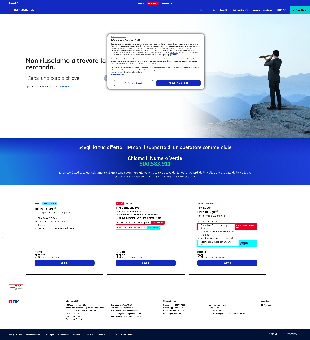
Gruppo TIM (13, 3)
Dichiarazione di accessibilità (69, 335)
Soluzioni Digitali (240, 10)
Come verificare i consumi (219, 305)
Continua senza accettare (118, 37)
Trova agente (214, 308)
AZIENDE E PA (166, 3)
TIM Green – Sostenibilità (76, 305)
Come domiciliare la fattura (174, 311)
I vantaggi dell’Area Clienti (121, 305)
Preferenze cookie (33, 335)
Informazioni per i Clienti (107, 335)
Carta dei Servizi (72, 314)
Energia (256, 10)
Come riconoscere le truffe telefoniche (126, 316)
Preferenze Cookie (133, 83)
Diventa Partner (215, 311)
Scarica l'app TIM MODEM (173, 308)
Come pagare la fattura (172, 314)
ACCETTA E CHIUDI (178, 83)
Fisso (201, 10)
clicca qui (174, 55)
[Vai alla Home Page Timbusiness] (21, 10)
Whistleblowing (127, 335)
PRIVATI (141, 3)
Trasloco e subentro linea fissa (123, 308)
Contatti (89, 335)
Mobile (212, 10)
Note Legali (49, 335)
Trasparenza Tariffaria (74, 316)
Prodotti (224, 10)
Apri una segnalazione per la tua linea (126, 314)
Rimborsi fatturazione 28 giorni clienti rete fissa (85, 308)
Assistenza (267, 10)
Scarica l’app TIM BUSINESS (174, 305)
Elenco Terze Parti (117, 75)
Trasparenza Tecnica (74, 319)
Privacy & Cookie (15, 335)
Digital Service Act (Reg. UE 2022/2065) (81, 311)
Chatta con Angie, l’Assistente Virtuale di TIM (227, 314)
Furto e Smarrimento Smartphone (124, 311)
